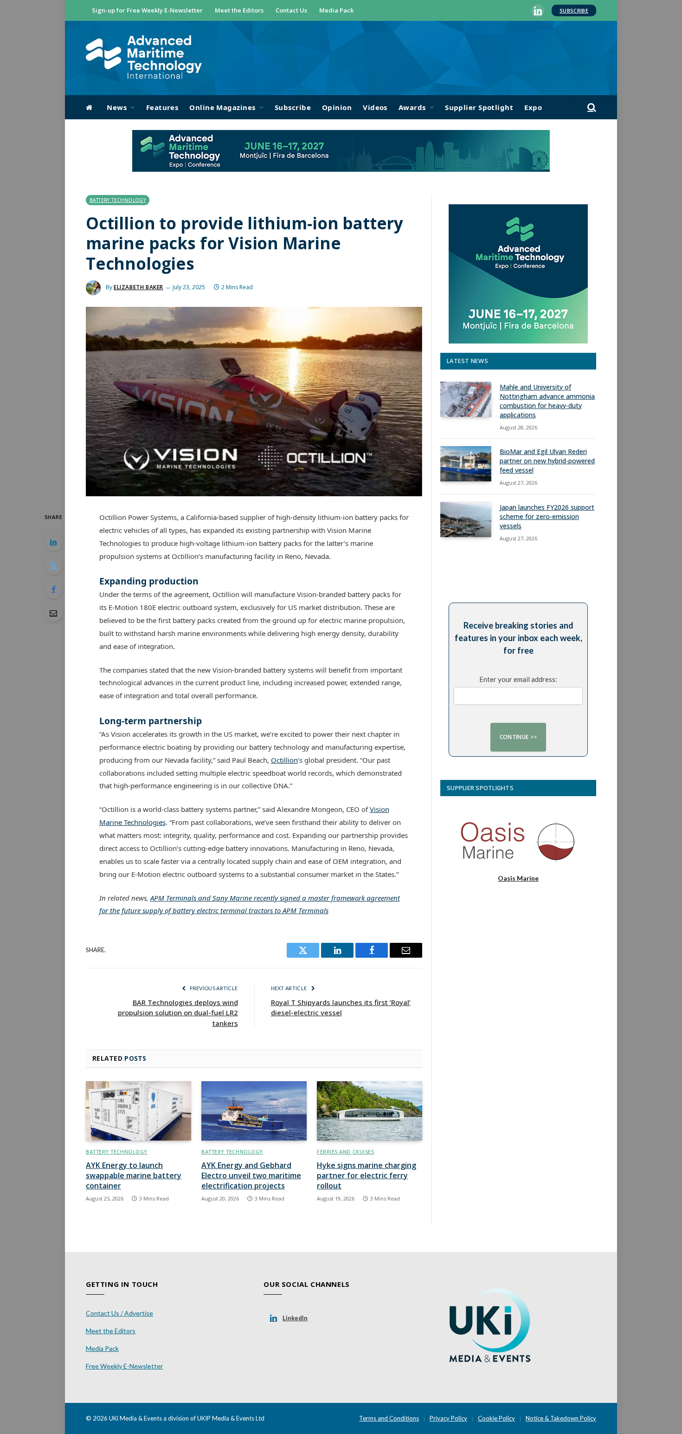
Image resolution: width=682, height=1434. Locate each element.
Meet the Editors (239, 10)
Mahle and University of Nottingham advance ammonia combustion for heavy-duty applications (547, 401)
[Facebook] (53, 589)
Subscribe (574, 10)
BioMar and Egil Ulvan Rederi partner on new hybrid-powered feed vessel (547, 460)
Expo (533, 107)
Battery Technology (118, 200)
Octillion (284, 760)
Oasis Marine (518, 878)
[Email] (53, 612)
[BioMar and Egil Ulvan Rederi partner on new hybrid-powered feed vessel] (465, 463)
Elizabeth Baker (138, 287)
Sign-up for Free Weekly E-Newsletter (147, 10)
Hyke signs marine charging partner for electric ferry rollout (366, 1176)
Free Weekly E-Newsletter (124, 1366)
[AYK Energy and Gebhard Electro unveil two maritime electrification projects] (254, 1111)
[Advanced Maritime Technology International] (144, 58)
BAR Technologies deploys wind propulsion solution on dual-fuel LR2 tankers (178, 1013)
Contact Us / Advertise (119, 1313)
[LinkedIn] (53, 541)
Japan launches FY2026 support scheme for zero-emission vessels (547, 516)
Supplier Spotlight (479, 107)
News (117, 107)
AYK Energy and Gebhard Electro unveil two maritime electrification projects (251, 1176)
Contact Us (291, 10)
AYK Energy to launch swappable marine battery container (133, 1176)
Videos (375, 107)
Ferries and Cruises (345, 1151)
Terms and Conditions (389, 1418)
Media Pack (336, 10)
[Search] (590, 107)
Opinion (337, 107)
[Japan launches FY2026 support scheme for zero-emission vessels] (465, 519)
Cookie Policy (496, 1418)
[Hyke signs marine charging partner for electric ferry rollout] (369, 1111)
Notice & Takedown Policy (561, 1418)
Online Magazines (222, 107)
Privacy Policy (448, 1418)
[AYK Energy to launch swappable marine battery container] (138, 1111)
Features (162, 107)
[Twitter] (53, 565)
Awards (412, 107)
